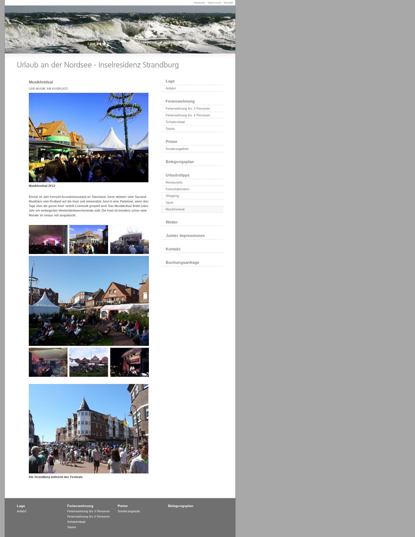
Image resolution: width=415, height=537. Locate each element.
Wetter (172, 222)
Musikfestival (175, 209)
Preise (171, 142)
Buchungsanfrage (182, 262)
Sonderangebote (177, 149)
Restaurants (174, 182)
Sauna (170, 128)
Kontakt (228, 2)
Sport (169, 202)
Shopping (172, 196)
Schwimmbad (175, 122)
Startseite (199, 2)
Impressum (214, 2)
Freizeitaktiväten (177, 189)
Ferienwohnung (180, 101)
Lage (170, 81)
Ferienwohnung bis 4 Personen (188, 115)
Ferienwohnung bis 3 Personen (188, 108)
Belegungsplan (180, 162)
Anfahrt (171, 88)
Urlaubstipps (177, 175)
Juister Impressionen (185, 236)
